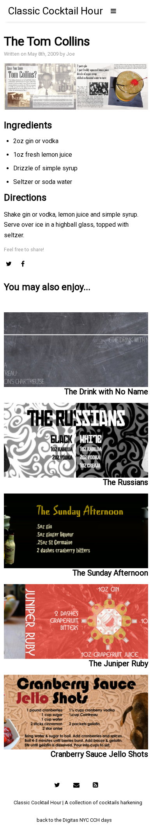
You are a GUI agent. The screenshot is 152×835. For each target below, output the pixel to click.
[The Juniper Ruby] (76, 618)
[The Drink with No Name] (76, 348)
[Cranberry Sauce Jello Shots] (76, 708)
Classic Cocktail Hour (55, 11)
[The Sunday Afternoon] (76, 527)
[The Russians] (76, 437)
